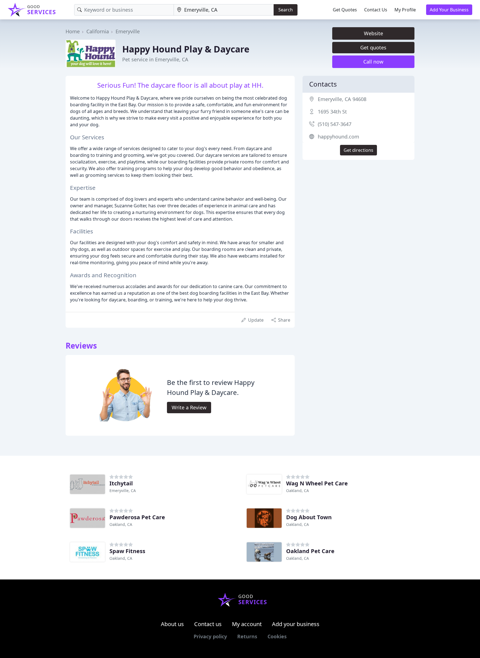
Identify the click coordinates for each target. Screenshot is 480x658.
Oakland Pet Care (310, 551)
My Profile (405, 10)
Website (373, 33)
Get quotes (373, 47)
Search (285, 10)
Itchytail (121, 483)
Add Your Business (449, 10)
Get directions (358, 150)
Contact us (208, 624)
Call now (373, 61)
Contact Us (375, 10)
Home (73, 31)
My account (247, 624)
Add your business (295, 624)
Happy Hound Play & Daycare (185, 49)
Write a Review (189, 407)
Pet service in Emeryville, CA (155, 59)
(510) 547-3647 (334, 124)
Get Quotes (345, 10)
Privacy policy (210, 636)
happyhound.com (338, 136)
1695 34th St (332, 111)
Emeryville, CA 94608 (342, 99)
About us (172, 624)
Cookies (277, 636)
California (97, 31)
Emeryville (128, 31)
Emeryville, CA (122, 490)
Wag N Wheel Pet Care (317, 483)
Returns (247, 636)
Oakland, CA (297, 490)
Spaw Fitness (127, 551)
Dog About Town (309, 517)
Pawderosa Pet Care (137, 517)
